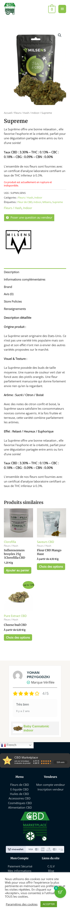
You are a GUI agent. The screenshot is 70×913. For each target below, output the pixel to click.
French (11, 745)
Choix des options (51, 566)
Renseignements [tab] (15, 309)
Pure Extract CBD (15, 616)
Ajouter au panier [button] (17, 570)
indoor (37, 202)
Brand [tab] (8, 287)
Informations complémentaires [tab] (24, 279)
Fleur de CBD (25, 202)
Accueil (8, 113)
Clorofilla (10, 542)
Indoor (35, 113)
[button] (59, 35)
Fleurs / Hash (21, 113)
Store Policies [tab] (13, 301)
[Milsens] (18, 242)
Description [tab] (11, 272)
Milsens (46, 202)
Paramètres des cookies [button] (22, 904)
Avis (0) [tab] (8, 294)
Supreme (57, 202)
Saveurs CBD (45, 542)
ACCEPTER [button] (49, 904)
